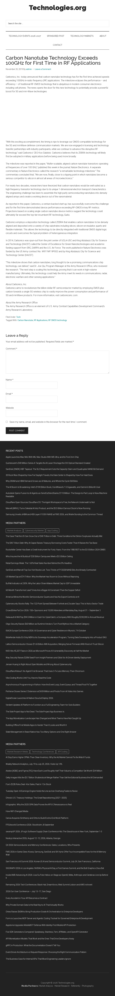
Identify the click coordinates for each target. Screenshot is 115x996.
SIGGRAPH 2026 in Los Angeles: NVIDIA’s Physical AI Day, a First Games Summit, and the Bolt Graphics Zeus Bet (55, 868)
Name (9, 379)
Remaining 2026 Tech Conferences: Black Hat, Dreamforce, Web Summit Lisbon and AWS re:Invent (49, 885)
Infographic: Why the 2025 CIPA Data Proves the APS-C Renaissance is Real (39, 804)
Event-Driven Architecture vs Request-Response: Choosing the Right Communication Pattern (46, 952)
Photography (88, 986)
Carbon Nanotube (25, 320)
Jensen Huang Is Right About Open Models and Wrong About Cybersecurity (39, 664)
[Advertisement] (57, 116)
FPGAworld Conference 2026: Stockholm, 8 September (30, 825)
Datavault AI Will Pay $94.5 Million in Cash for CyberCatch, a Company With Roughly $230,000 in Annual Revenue (55, 617)
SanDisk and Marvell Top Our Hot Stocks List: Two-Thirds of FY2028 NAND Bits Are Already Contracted (51, 570)
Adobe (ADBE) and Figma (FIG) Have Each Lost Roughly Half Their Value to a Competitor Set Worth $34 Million (54, 771)
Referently (75, 986)
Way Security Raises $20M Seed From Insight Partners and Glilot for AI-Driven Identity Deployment (48, 658)
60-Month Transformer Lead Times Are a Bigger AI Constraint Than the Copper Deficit (43, 590)
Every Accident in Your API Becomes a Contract (26, 898)
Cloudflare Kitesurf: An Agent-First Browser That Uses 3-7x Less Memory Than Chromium (45, 671)
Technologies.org (57, 8)
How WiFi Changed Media (17, 811)
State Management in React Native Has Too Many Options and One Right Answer (41, 732)
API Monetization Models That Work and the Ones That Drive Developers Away (40, 939)
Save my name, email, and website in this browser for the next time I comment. (48, 422)
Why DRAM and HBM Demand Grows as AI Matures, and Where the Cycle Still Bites (42, 481)
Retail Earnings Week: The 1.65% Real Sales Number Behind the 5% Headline (39, 563)
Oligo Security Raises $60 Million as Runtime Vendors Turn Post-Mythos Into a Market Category (47, 624)
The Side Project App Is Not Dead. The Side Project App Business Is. (35, 711)
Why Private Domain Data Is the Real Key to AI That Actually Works (35, 905)
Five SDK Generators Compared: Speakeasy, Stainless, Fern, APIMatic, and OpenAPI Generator (47, 932)
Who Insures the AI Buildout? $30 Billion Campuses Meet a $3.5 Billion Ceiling (39, 556)
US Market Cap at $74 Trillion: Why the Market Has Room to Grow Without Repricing (42, 577)
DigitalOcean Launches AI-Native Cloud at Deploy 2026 (29, 698)
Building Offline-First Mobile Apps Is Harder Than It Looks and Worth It (36, 725)
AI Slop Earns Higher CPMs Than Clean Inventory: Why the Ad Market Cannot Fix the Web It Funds (48, 757)
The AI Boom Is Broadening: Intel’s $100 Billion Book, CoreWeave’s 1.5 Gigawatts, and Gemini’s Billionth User (53, 487)
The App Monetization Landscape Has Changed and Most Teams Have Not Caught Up (43, 718)
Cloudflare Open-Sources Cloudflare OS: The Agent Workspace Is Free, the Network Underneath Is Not (50, 502)
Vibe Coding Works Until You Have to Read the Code (28, 678)
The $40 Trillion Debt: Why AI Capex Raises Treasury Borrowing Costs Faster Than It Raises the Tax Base (51, 543)
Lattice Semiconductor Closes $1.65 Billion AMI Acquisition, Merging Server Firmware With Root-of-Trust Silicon (55, 644)
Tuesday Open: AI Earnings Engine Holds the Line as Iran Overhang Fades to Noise (41, 791)
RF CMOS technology (57, 320)
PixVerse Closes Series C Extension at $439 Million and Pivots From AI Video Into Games (44, 691)
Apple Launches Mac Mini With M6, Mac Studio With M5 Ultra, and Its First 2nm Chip (42, 457)
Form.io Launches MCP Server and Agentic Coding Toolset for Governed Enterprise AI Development (49, 918)
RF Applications (41, 320)
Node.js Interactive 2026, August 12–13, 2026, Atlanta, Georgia (33, 838)
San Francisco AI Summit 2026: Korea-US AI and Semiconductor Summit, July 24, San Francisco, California (53, 861)
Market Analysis (46, 986)
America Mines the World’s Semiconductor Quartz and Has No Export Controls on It (42, 597)
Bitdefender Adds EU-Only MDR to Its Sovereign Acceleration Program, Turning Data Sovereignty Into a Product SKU (56, 637)
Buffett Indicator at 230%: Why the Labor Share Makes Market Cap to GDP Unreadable (43, 583)
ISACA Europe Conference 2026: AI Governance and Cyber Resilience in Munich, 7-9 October (46, 631)
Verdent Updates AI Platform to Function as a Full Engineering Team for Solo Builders (43, 705)
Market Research (62, 986)
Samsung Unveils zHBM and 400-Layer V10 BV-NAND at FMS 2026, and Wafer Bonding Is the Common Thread (54, 514)
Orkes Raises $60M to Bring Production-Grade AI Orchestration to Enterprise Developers (44, 912)
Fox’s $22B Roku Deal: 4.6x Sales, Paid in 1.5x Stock (28, 784)
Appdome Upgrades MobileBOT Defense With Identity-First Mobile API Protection (41, 925)
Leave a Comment (43, 69)
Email (9, 393)
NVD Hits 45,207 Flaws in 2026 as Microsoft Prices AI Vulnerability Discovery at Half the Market (47, 651)
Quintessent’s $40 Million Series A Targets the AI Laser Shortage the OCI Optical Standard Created (48, 463)
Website (10, 408)
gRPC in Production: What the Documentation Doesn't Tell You (33, 945)
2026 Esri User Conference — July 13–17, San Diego (28, 891)
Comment (11, 348)
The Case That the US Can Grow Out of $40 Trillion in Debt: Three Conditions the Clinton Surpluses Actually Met (54, 536)
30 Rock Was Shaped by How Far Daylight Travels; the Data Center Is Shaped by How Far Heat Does (49, 475)
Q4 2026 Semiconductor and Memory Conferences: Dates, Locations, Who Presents (43, 845)
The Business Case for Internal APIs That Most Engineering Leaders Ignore (38, 959)
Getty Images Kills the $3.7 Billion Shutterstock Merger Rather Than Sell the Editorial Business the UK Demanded (54, 777)
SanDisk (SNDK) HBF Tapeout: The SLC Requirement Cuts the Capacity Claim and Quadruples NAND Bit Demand (55, 469)
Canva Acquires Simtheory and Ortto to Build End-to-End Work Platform (37, 818)
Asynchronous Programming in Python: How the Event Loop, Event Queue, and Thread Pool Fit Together (51, 684)
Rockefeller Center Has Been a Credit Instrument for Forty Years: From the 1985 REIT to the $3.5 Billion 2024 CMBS (55, 550)
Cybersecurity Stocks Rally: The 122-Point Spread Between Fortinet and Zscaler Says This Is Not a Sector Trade (54, 604)
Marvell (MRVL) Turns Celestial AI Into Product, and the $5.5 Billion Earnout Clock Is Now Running (48, 508)
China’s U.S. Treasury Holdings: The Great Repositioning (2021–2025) (36, 798)
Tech (18, 317)
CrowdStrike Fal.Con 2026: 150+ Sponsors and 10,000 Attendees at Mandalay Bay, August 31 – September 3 (53, 610)
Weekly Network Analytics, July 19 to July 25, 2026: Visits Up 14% (34, 764)
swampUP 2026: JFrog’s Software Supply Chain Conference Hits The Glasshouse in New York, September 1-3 (54, 831)
